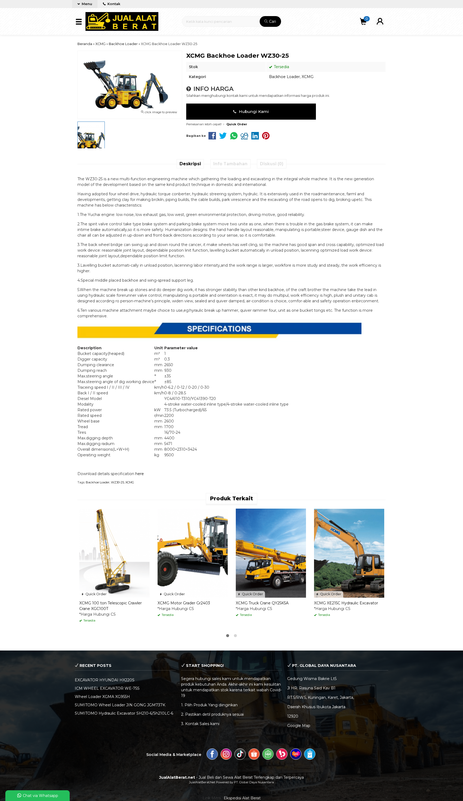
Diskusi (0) (271, 163)
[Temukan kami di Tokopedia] (268, 754)
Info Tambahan (230, 163)
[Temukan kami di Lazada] (295, 754)
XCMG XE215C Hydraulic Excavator (346, 603)
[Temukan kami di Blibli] (309, 754)
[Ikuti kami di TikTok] (240, 754)
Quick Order (96, 594)
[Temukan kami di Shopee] (254, 754)
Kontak (113, 4)
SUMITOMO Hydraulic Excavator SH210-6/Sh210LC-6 (124, 713)
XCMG (307, 76)
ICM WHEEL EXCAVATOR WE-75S (107, 688)
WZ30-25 (117, 482)
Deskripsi (190, 163)
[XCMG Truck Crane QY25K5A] (271, 552)
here (139, 473)
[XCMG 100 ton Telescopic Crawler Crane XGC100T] (114, 552)
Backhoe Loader (284, 76)
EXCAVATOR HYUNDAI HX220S (105, 680)
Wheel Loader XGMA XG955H (102, 696)
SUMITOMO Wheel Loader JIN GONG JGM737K (120, 705)
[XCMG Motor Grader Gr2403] (193, 552)
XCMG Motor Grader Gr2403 (184, 603)
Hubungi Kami (253, 111)
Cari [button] (272, 21)
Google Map (298, 725)
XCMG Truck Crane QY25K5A (262, 603)
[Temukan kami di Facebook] (212, 754)
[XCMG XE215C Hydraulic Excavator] (349, 552)
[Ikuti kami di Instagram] (226, 754)
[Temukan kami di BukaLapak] (281, 754)
